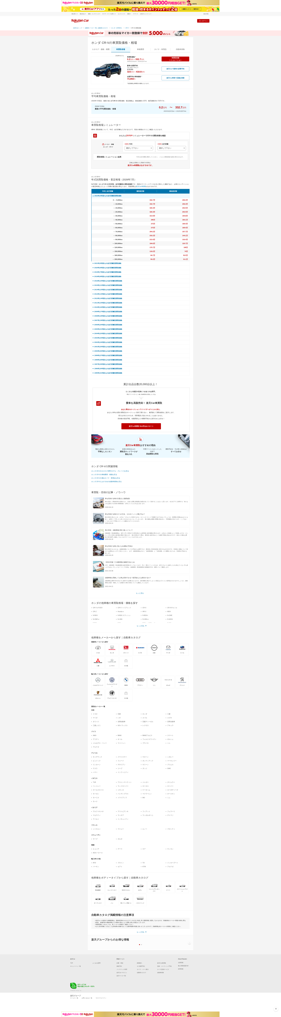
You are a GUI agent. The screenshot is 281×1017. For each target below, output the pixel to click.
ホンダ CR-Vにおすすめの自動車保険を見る (106, 481)
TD (143, 863)
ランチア (121, 815)
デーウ (120, 849)
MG (143, 797)
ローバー (170, 786)
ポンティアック (147, 761)
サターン (145, 757)
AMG (94, 735)
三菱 (168, 714)
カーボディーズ (172, 790)
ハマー (95, 772)
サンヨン (170, 849)
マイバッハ (121, 743)
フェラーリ (171, 811)
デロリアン (121, 764)
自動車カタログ (141, 972)
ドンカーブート (172, 863)
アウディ (96, 739)
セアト (120, 866)
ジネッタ (121, 790)
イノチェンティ (123, 819)
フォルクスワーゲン (149, 739)
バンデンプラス (123, 794)
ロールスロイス (98, 790)
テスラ (95, 768)
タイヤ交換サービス (163, 969)
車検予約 (119, 966)
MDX (169, 611)
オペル (120, 739)
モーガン (96, 794)
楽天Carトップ (77, 28)
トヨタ (95, 714)
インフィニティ (123, 772)
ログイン (205, 21)
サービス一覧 (74, 998)
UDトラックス (123, 725)
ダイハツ (96, 721)
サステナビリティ (101, 998)
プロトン (121, 863)
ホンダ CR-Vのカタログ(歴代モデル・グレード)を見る (110, 471)
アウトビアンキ (123, 811)
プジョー (121, 829)
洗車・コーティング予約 (164, 966)
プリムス (170, 764)
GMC (169, 768)
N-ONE (169, 615)
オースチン (171, 794)
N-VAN (120, 619)
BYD (94, 863)
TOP (71, 963)
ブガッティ (171, 829)
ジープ (120, 768)
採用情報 (180, 969)
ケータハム (146, 790)
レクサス (145, 725)
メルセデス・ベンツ (100, 743)
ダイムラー (171, 782)
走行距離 (163, 144)
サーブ (95, 839)
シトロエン (97, 829)
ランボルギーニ (147, 815)
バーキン (96, 866)
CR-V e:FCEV (97, 608)
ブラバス (145, 743)
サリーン (145, 764)
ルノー (144, 829)
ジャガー (145, 782)
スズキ (169, 718)
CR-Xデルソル (172, 608)
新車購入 (139, 963)
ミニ (168, 743)
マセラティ (97, 815)
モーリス (96, 797)
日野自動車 (171, 721)
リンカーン (97, 764)
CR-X (144, 608)
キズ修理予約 (141, 966)
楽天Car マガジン (122, 972)
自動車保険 (160, 972)
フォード (121, 761)
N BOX (95, 615)
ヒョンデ (96, 849)
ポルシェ (170, 739)
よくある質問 (96, 963)
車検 (140, 49)
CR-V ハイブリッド (124, 608)
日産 (119, 714)
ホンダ (144, 714)
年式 (128, 144)
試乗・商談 (120, 963)
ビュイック (97, 761)
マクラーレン (147, 794)
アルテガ (96, 747)
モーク (95, 801)
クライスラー (122, 757)
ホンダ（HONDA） (117, 28)
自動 (180, 49)
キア (144, 849)
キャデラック (97, 757)
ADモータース (98, 853)
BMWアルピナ (147, 735)
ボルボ (120, 839)
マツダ (95, 718)
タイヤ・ (160, 49)
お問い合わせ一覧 (87, 998)
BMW (119, 735)
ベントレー (97, 786)
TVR (94, 782)
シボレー (170, 757)
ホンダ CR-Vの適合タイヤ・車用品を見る (105, 478)
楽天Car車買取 (141, 186)
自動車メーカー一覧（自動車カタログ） (97, 28)
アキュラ (170, 725)
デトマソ (170, 815)
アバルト (96, 819)
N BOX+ (145, 615)
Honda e (121, 611)
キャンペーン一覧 (75, 966)
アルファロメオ (98, 811)
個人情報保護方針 (183, 966)
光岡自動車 (121, 721)
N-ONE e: (96, 619)
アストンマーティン (124, 782)
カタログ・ (101, 49)
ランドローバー (123, 786)
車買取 (120, 49)
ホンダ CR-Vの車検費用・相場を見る (104, 474)
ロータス (145, 786)
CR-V (127, 28)
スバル (144, 718)
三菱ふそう (97, 725)
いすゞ (120, 718)
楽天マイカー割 (121, 976)
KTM (144, 866)
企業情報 (180, 962)
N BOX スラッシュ (124, 615)
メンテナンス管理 (122, 969)
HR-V (144, 611)
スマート (170, 735)
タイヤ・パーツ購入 (143, 969)
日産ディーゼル (147, 721)
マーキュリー (172, 761)
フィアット (146, 811)
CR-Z (95, 611)
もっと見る (140, 593)
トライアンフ (122, 797)
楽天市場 (206, 14)
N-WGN (170, 619)
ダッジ (144, 768)
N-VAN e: (145, 619)
